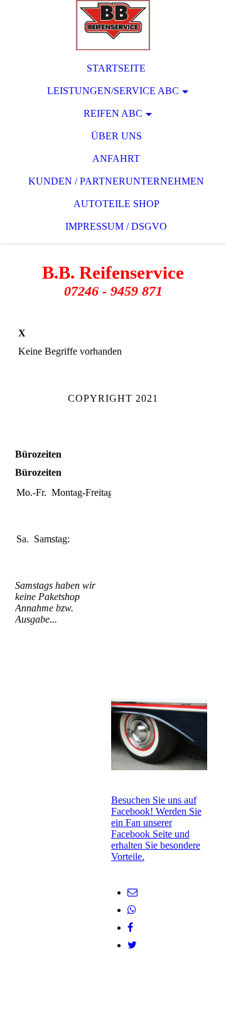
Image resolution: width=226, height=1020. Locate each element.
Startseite (116, 68)
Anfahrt (116, 158)
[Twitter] (132, 945)
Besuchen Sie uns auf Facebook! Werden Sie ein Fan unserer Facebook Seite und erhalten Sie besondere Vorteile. (156, 828)
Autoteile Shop (116, 203)
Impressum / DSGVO (116, 226)
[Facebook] (130, 927)
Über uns (116, 136)
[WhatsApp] (131, 910)
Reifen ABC (113, 113)
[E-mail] (132, 892)
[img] (113, 25)
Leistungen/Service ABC (113, 90)
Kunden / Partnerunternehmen (116, 181)
